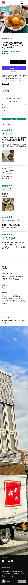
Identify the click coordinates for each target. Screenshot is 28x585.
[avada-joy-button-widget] (4, 581)
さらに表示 (5, 83)
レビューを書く (14, 119)
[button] (6, 51)
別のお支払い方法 (14, 71)
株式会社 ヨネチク (7, 38)
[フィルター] (3, 124)
